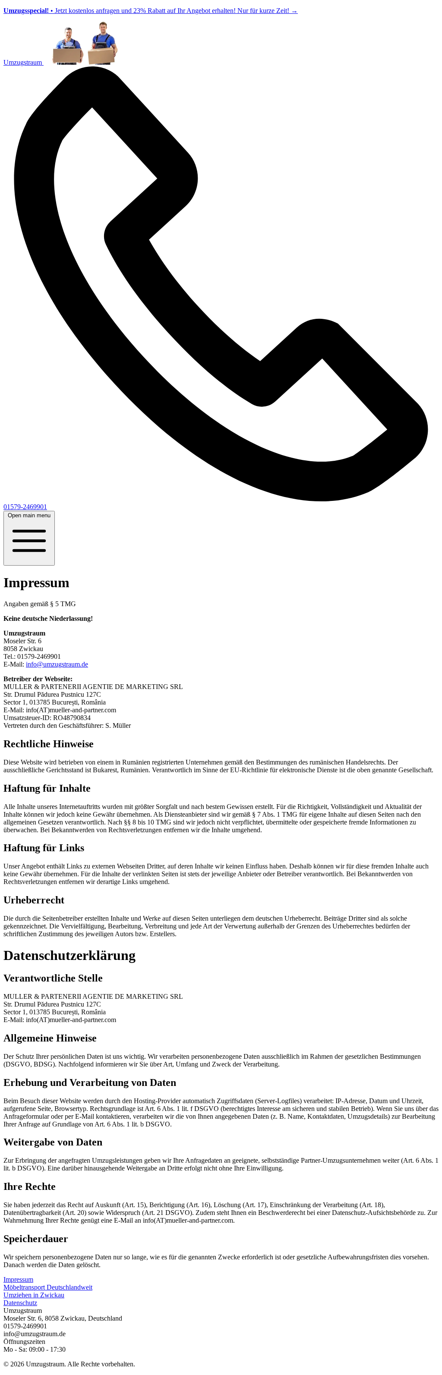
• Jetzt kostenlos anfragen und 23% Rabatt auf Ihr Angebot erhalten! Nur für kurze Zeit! (150, 10)
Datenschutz (20, 1302)
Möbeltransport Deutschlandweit (47, 1287)
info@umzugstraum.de (57, 664)
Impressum (18, 1279)
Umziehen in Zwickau (33, 1295)
